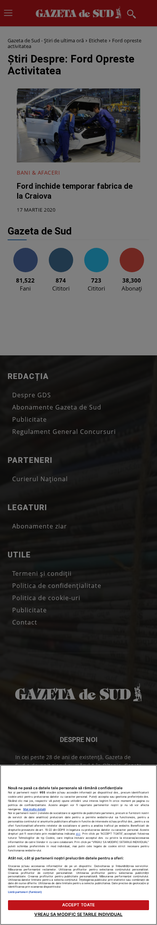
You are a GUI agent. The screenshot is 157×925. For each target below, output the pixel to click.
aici (78, 833)
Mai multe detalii (34, 809)
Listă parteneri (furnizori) (25, 892)
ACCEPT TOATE (78, 904)
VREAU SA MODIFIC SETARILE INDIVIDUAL (78, 914)
